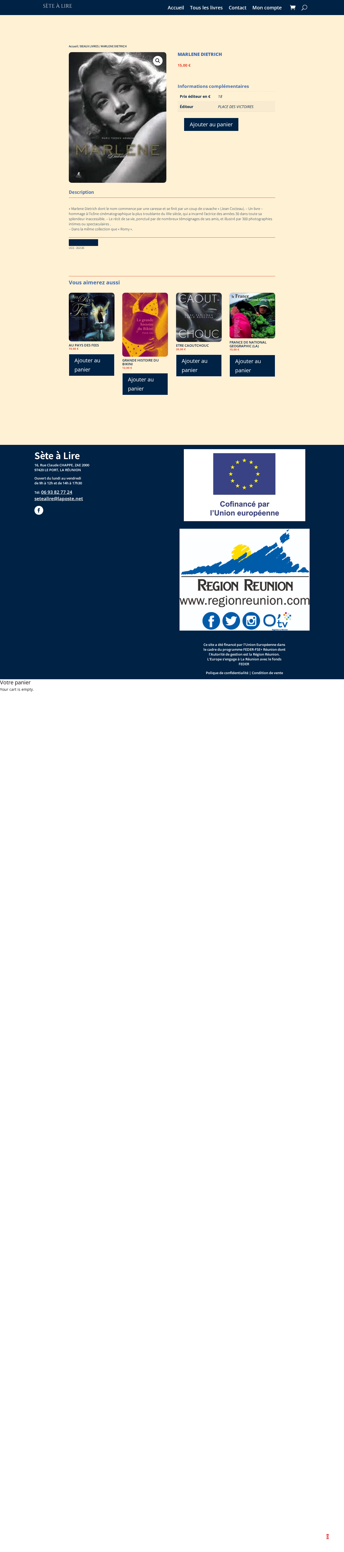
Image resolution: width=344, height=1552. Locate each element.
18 (220, 96)
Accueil (176, 8)
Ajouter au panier (211, 124)
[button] (158, 61)
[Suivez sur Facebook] (38, 510)
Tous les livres (206, 8)
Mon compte (267, 8)
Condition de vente (267, 672)
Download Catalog (83, 243)
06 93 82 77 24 (56, 492)
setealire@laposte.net (58, 498)
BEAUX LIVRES (89, 46)
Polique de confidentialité (227, 672)
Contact (237, 8)
